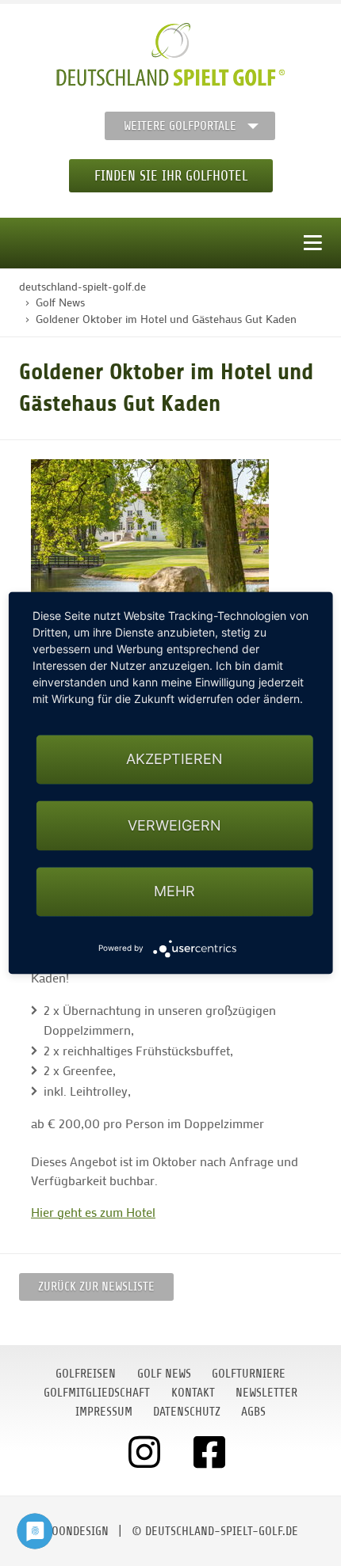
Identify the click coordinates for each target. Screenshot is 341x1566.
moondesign (76, 1531)
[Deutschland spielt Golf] (170, 54)
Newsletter (266, 1392)
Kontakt (193, 1392)
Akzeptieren (174, 759)
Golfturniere (248, 1373)
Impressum (103, 1411)
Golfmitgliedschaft (97, 1392)
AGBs (253, 1411)
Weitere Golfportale (180, 126)
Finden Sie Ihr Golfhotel (170, 176)
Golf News (164, 1373)
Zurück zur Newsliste (96, 1286)
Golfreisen (86, 1373)
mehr (174, 891)
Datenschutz (186, 1411)
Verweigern (174, 825)
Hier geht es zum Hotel (93, 1211)
